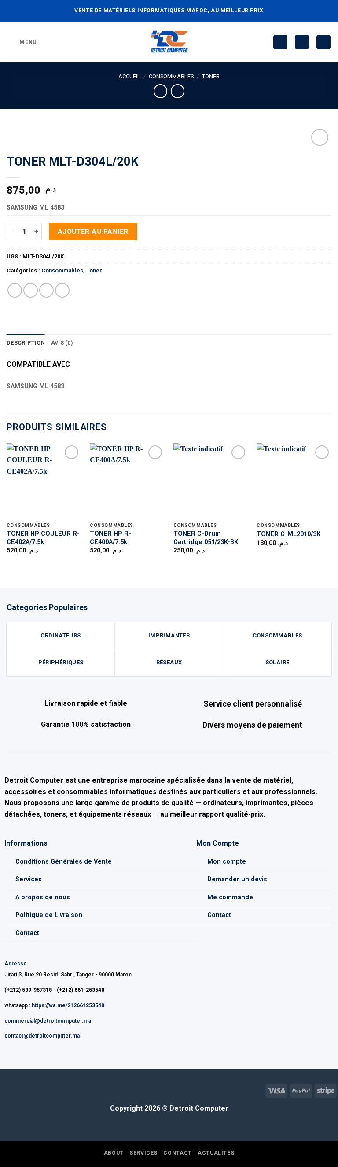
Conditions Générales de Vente (63, 861)
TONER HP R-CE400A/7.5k (110, 538)
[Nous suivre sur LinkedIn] (35, 1090)
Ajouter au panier (93, 232)
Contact (27, 933)
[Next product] (160, 91)
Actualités (216, 1153)
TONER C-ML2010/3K (288, 534)
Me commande (230, 897)
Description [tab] (26, 342)
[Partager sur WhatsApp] (14, 290)
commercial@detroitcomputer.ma (47, 1021)
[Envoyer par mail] (46, 290)
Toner (211, 76)
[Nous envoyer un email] (21, 1090)
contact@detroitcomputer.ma (42, 1036)
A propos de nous (42, 897)
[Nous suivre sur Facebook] (6, 1090)
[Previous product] (177, 91)
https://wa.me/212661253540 (68, 1005)
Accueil (129, 76)
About (114, 1153)
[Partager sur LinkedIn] (62, 290)
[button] (22, 42)
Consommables (171, 76)
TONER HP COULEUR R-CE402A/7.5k (43, 538)
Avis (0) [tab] (62, 342)
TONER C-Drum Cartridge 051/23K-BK (205, 538)
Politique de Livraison (48, 915)
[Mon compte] (302, 42)
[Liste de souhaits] (280, 42)
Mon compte (226, 861)
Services (28, 879)
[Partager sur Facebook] (30, 290)
